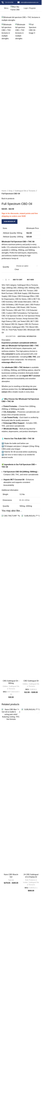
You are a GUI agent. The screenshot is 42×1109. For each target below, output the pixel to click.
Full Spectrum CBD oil (14, 316)
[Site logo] (16, 8)
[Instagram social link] (24, 934)
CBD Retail (20, 307)
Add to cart (17, 280)
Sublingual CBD (18, 327)
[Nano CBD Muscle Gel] (11, 790)
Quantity (6, 267)
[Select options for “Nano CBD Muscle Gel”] (17, 711)
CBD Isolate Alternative (22, 302)
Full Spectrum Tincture (13, 319)
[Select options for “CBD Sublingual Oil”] (37, 518)
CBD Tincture (31, 307)
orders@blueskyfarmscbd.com (29, 2)
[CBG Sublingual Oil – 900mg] (11, 597)
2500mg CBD (22, 288)
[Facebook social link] (17, 934)
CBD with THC (19, 310)
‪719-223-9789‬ (9, 2)
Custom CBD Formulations (16, 313)
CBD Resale (11, 307)
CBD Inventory (7, 302)
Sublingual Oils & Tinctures (25, 191)
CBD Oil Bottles (8, 305)
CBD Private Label (22, 305)
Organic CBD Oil (24, 324)
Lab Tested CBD (23, 321)
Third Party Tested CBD (17, 330)
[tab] (10, 336)
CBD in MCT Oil (33, 299)
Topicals (11, 880)
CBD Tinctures (7, 310)
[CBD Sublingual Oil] (31, 597)
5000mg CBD (34, 288)
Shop (10, 191)
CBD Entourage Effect (25, 296)
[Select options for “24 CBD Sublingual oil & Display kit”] (37, 711)
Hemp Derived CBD (30, 319)
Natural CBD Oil (11, 324)
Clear (17, 269)
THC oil (5, 330)
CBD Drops (12, 296)
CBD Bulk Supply (20, 293)
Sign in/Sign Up (9, 221)
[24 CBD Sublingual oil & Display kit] (31, 790)
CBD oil (35, 302)
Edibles (5, 686)
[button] (17, 518)
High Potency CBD (9, 321)
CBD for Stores (20, 299)
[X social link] (21, 934)
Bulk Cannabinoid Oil (10, 291)
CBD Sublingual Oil (31, 681)
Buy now (30, 280)
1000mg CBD (11, 288)
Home (4, 191)
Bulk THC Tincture (26, 291)
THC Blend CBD (31, 327)
